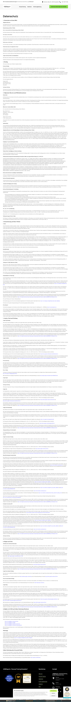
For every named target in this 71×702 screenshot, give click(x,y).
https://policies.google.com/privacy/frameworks (47, 399)
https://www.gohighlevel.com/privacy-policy (11, 621)
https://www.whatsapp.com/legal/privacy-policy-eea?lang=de (23, 637)
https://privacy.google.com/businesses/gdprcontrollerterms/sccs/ (12, 600)
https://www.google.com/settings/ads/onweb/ (47, 419)
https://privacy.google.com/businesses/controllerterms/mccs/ (12, 400)
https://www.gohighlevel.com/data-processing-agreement (13, 625)
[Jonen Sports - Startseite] (7, 6)
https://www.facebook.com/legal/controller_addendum (43, 481)
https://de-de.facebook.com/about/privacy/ (56, 465)
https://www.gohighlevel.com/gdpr (10, 622)
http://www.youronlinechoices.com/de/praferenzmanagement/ (12, 497)
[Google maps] (61, 691)
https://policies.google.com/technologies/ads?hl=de (47, 423)
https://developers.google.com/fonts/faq (25, 576)
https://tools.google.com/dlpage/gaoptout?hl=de (10, 373)
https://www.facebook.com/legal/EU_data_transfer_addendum (49, 487)
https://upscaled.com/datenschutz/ (36, 657)
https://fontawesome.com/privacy (39, 582)
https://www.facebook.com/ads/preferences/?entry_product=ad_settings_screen (50, 492)
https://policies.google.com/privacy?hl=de (42, 448)
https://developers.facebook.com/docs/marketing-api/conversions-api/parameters (38, 512)
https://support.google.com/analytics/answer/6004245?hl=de (49, 375)
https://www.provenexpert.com (51, 307)
